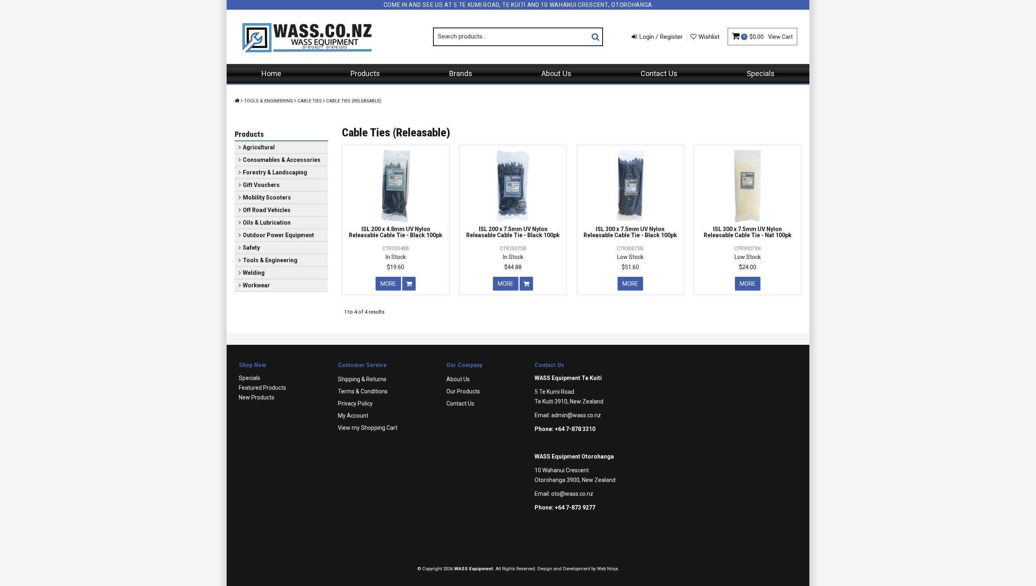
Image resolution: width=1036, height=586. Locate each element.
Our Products (463, 391)
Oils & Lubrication (267, 222)
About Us (556, 73)
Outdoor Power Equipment (278, 235)
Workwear (256, 285)
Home (271, 73)
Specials (761, 73)
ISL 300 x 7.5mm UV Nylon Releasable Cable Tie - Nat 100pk (748, 232)
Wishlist (709, 37)
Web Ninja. (608, 568)
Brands (460, 73)
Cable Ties (309, 101)
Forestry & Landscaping (275, 172)
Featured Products (262, 387)
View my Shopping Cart (367, 428)
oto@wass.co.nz (572, 493)
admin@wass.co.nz (576, 415)
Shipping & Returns (362, 379)
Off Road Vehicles (267, 210)
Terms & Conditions (363, 391)
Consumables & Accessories (282, 160)
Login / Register (661, 37)
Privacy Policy (355, 403)
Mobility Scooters (267, 197)
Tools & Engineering (268, 101)
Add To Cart (409, 284)
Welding (254, 273)
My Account (353, 415)
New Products (256, 397)
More (388, 283)
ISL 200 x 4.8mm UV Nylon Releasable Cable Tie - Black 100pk (395, 232)
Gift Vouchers (261, 185)
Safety (251, 247)
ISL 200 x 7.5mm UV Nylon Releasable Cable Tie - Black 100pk (513, 232)
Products (365, 73)
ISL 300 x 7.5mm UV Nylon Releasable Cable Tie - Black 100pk (630, 232)
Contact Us (659, 73)
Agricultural (259, 147)
